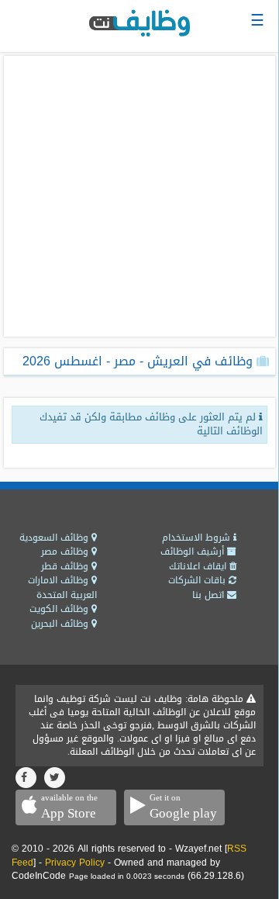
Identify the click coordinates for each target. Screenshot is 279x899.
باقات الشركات (198, 580)
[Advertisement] (139, 196)
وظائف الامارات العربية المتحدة (62, 587)
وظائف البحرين (61, 623)
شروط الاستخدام (197, 537)
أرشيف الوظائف (193, 551)
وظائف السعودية (55, 537)
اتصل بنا (209, 594)
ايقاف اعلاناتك (199, 566)
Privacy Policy (75, 862)
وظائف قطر (66, 566)
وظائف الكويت (60, 608)
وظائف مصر (66, 551)
